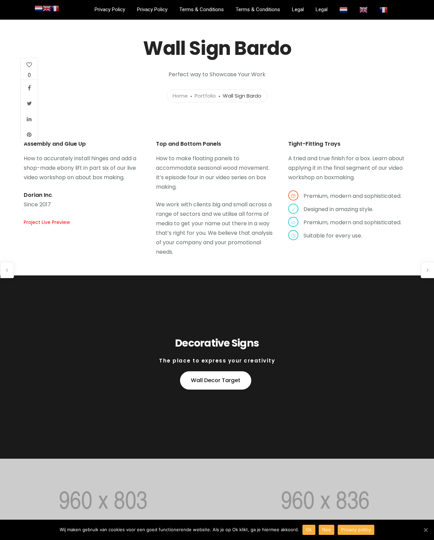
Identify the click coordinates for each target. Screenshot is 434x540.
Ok (309, 529)
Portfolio (205, 96)
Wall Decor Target (215, 380)
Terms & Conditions (201, 9)
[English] (363, 9)
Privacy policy (356, 529)
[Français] (383, 9)
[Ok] (425, 529)
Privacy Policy (110, 9)
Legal (298, 9)
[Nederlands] (343, 9)
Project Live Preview (47, 222)
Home (180, 96)
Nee (326, 529)
